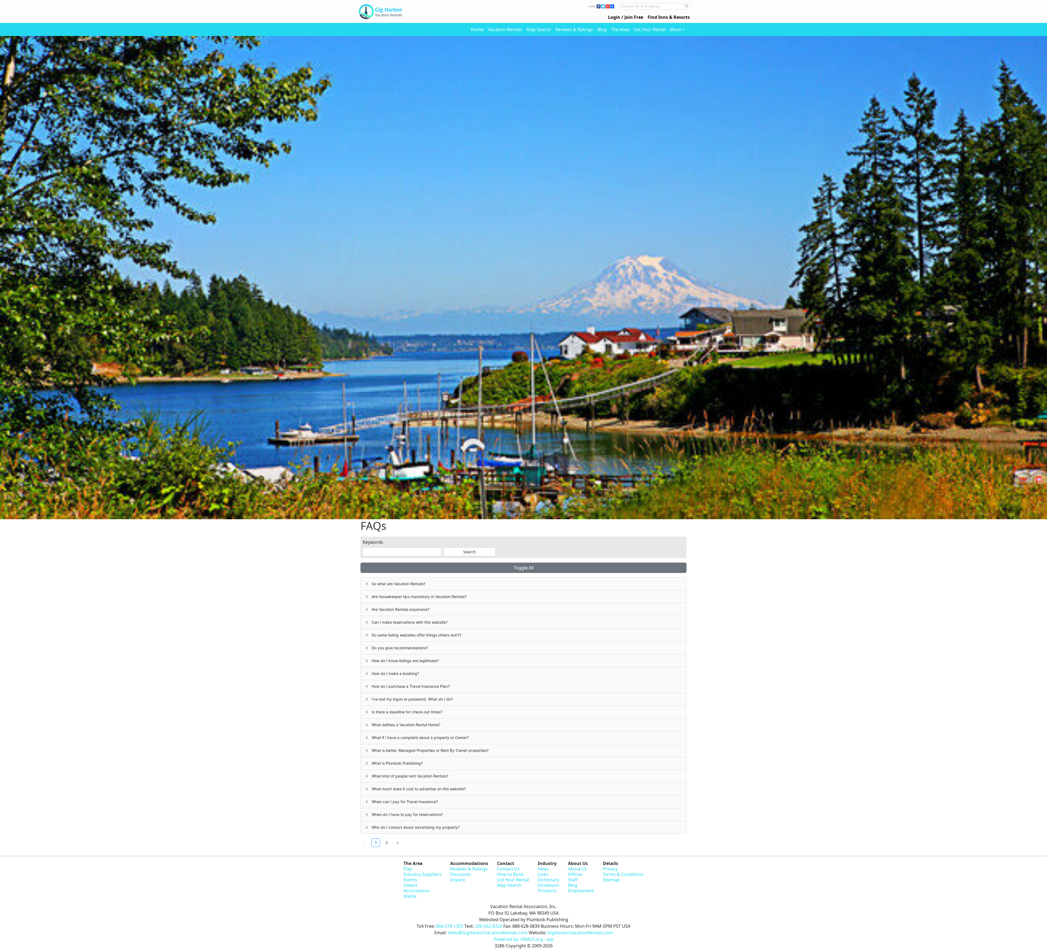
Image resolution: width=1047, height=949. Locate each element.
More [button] (675, 29)
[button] (523, 584)
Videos (410, 885)
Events (410, 880)
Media (410, 896)
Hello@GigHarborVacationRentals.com (488, 933)
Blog (602, 29)
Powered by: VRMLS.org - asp (524, 939)
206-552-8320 (488, 926)
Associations (416, 891)
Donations (548, 885)
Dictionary (548, 880)
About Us (577, 869)
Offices (575, 874)
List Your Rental (650, 29)
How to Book (510, 874)
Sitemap (611, 880)
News (543, 869)
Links (543, 874)
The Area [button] (620, 29)
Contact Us (508, 869)
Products (547, 891)
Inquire (457, 880)
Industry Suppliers (422, 874)
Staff (572, 880)
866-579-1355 (449, 926)
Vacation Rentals (505, 29)
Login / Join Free (625, 17)
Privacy (610, 869)
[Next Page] (397, 842)
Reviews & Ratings (574, 29)
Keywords (373, 542)
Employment (581, 891)
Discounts (460, 874)
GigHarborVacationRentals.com (580, 933)
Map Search (538, 29)
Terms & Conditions (623, 874)
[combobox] (651, 6)
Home (477, 29)
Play (408, 869)
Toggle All (524, 568)
